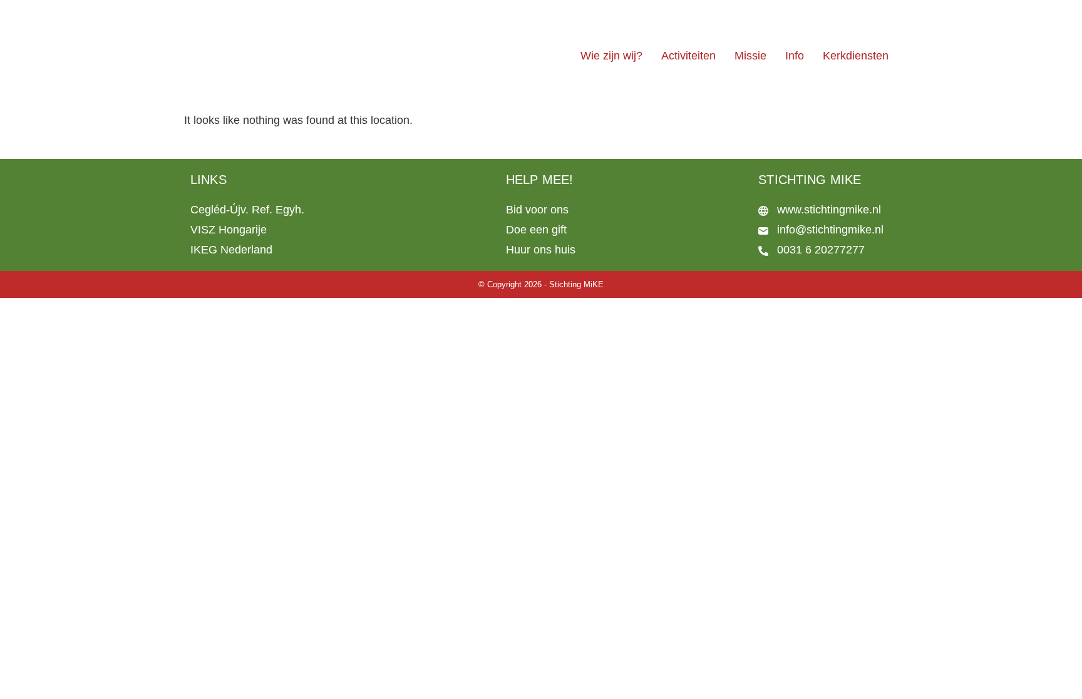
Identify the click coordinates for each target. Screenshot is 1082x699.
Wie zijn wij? (611, 55)
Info (794, 55)
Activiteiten (688, 55)
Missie (750, 55)
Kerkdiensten (856, 55)
